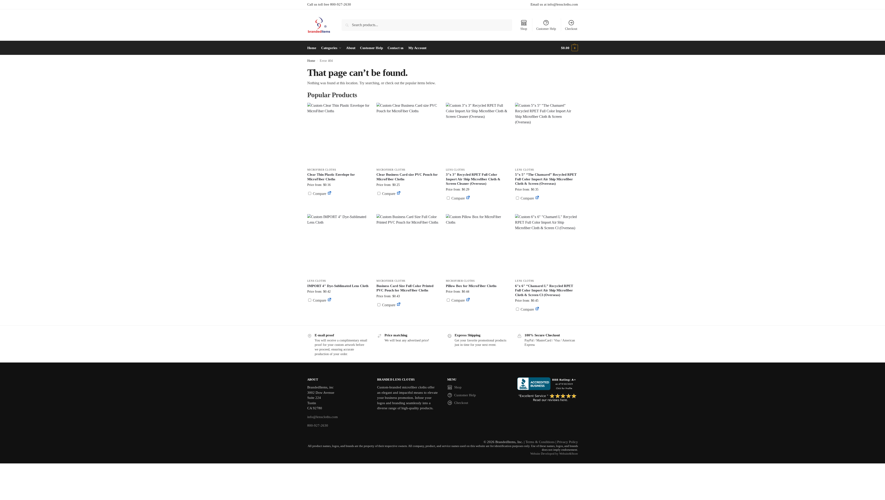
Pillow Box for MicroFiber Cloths (471, 286)
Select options (407, 204)
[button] (569, 48)
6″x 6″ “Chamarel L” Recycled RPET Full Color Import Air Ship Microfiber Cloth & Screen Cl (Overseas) (544, 290)
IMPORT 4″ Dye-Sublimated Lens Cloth (337, 286)
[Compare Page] (329, 194)
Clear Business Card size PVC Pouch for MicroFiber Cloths (407, 177)
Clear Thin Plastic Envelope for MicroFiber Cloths (331, 177)
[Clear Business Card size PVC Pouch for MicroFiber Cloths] (407, 134)
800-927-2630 (317, 425)
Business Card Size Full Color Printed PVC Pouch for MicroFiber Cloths (404, 288)
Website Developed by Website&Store (554, 453)
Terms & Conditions (540, 442)
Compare (319, 194)
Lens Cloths (455, 169)
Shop (523, 29)
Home (311, 60)
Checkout (571, 29)
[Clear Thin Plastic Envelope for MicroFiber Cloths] (338, 134)
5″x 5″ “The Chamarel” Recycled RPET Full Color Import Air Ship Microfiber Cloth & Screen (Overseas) (546, 179)
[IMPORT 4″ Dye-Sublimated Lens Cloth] (338, 245)
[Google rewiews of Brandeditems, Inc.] (547, 398)
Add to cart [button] (338, 202)
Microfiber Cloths (321, 169)
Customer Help (546, 29)
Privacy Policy (567, 442)
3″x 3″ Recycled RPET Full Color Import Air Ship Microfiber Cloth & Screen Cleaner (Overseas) (473, 179)
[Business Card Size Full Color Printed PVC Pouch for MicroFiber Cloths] (407, 245)
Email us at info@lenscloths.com (554, 4)
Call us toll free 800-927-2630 (329, 4)
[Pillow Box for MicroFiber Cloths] (477, 245)
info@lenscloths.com (322, 417)
